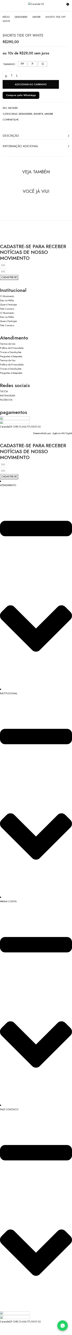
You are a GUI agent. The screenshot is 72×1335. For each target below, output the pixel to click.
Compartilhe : (11, 119)
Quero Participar (8, 304)
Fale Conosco (7, 309)
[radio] (22, 64)
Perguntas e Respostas (11, 356)
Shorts (38, 114)
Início (6, 17)
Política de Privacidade (11, 348)
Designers (21, 17)
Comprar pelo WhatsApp (21, 95)
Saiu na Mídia (7, 300)
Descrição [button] (11, 136)
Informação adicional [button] (20, 146)
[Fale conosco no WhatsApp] (62, 1325)
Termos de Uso (7, 344)
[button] (66, 5)
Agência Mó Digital (62, 433)
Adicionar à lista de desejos (65, 75)
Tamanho (9, 64)
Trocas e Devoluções (10, 352)
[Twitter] (30, 119)
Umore (36, 17)
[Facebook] (24, 119)
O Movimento (7, 296)
